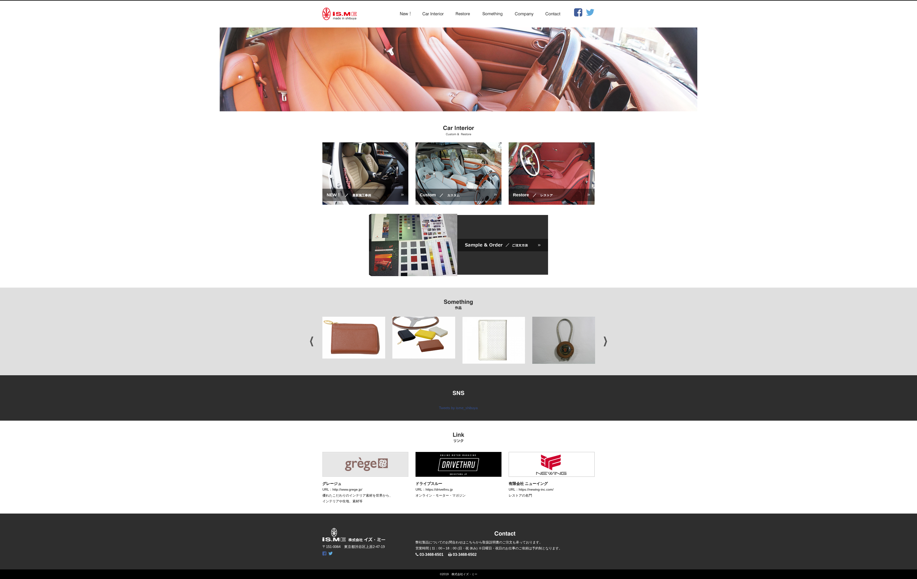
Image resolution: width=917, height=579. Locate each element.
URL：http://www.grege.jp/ (342, 489)
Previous (311, 341)
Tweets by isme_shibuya (458, 408)
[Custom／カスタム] (458, 201)
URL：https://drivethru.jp (434, 489)
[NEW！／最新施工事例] (365, 201)
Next (605, 341)
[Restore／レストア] (552, 201)
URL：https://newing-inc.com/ (531, 489)
